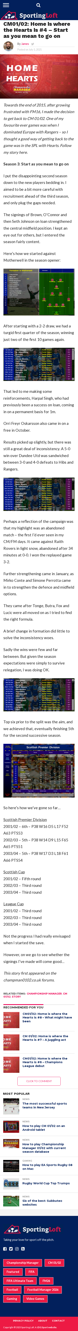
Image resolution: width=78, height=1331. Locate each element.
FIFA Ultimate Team (20, 1281)
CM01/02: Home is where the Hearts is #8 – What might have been (47, 1017)
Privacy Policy (23, 1320)
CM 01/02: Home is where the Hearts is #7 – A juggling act (45, 1038)
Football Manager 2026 (42, 1289)
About (42, 1320)
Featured (13, 1271)
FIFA (31, 1271)
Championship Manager (44, 993)
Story (16, 996)
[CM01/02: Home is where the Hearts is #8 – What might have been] (11, 1020)
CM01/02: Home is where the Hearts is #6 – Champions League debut (45, 1062)
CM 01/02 (54, 1262)
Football (12, 1289)
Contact (58, 1320)
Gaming (12, 1298)
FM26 (46, 1281)
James (25, 43)
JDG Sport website (46, 1327)
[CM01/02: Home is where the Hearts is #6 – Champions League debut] (11, 1065)
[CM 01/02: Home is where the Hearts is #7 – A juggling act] (11, 1042)
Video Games (35, 1298)
